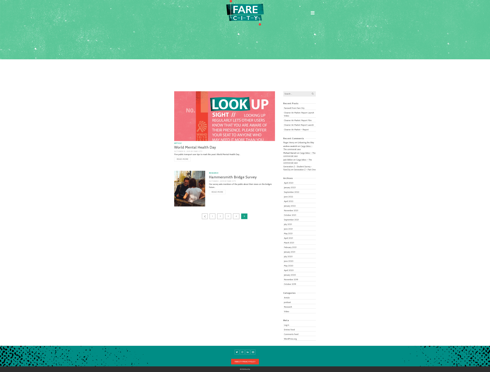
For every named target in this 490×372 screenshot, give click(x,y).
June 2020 (288, 261)
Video (286, 311)
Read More (182, 159)
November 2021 (291, 210)
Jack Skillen (288, 160)
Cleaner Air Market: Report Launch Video (299, 114)
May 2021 (288, 233)
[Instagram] (242, 352)
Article (178, 143)
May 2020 (288, 265)
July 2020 (288, 256)
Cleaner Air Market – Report (296, 129)
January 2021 (289, 252)
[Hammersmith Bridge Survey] (189, 188)
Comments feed (291, 334)
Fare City (198, 151)
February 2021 (290, 247)
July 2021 (288, 224)
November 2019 (291, 279)
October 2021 (290, 215)
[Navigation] (312, 13)
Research (213, 173)
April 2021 (288, 238)
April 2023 (288, 183)
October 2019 (290, 284)
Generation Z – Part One (305, 169)
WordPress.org (290, 339)
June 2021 (288, 229)
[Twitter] (237, 352)
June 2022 (288, 196)
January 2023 (290, 187)
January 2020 (290, 275)
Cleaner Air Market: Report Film (298, 120)
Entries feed (289, 329)
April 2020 (289, 270)
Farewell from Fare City (294, 108)
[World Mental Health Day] (224, 116)
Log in (286, 325)
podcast (287, 302)
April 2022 (288, 201)
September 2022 (291, 192)
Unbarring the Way (306, 142)
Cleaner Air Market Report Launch (299, 125)
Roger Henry (288, 142)
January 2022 (290, 206)
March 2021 (289, 242)
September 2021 (291, 219)
